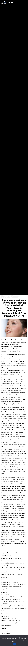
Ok (14, 643)
